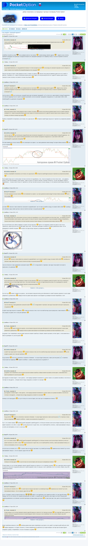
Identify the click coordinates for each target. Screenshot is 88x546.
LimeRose (8, 39)
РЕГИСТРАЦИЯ (48, 18)
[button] (61, 34)
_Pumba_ (8, 109)
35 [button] (79, 34)
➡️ (24, 28)
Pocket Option (4, 536)
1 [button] (66, 34)
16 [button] (76, 34)
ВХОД (61, 18)
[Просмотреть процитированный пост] (15, 40)
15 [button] (74, 34)
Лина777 (8, 85)
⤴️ (12, 28)
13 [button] (70, 34)
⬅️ (18, 28)
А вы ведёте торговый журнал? (11, 32)
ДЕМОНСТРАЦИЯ (31, 18)
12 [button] (68, 34)
